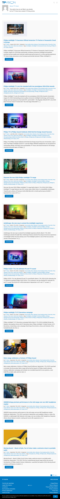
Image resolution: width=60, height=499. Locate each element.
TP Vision (7, 44)
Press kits (50, 44)
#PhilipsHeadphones (51, 361)
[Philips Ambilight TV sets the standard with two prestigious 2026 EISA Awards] (15, 75)
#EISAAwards (16, 91)
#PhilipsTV (53, 45)
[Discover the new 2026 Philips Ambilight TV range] (15, 166)
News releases (34, 44)
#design (5, 91)
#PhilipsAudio (43, 361)
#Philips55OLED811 (43, 91)
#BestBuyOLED (41, 90)
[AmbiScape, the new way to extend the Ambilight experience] (15, 212)
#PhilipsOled (31, 137)
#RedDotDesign (7, 138)
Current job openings (8, 483)
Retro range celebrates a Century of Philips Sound (20, 358)
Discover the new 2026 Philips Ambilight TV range (20, 177)
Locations (5, 487)
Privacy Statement (7, 490)
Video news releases (18, 45)
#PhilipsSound (38, 137)
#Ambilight (28, 45)
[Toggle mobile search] (54, 2)
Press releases (7, 361)
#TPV (18, 138)
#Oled (18, 137)
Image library (54, 483)
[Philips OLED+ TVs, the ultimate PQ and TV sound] (15, 257)
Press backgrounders (43, 44)
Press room (10, 45)
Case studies (28, 44)
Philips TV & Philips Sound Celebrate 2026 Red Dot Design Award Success (28, 132)
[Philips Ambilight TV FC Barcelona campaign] (15, 301)
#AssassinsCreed (42, 45)
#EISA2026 (10, 91)
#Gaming (48, 45)
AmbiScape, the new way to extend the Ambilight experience (23, 223)
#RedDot (49, 137)
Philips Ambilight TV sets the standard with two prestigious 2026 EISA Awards (29, 86)
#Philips (37, 91)
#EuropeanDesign (30, 91)
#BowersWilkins (41, 181)
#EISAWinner (23, 91)
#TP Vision (6, 47)
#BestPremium (49, 90)
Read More (9, 59)
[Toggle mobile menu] (57, 2)
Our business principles (8, 489)
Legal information (7, 485)
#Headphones (32, 361)
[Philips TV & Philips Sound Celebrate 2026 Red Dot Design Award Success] (15, 120)
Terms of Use (6, 492)
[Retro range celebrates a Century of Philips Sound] (15, 346)
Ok (55, 496)
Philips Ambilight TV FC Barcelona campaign (18, 312)
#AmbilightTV (35, 45)
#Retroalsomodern (15, 363)
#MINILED (14, 137)
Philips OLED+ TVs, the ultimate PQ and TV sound (20, 269)
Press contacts (53, 489)
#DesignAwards (45, 135)
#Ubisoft (11, 47)
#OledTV (22, 137)
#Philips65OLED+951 (8, 93)
